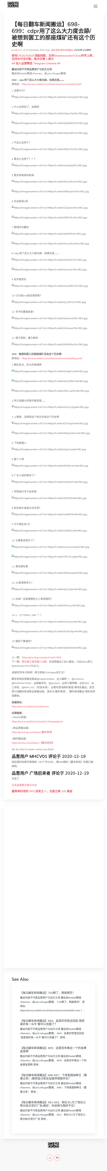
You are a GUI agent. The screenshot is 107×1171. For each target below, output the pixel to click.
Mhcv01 (18, 50)
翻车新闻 (56, 50)
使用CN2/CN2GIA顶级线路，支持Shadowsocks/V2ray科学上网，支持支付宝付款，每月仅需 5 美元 (53, 57)
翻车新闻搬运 (66, 50)
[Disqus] (53, 852)
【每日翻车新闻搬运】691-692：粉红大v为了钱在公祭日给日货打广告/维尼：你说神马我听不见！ (53, 1104)
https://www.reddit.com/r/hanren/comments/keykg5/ (52, 84)
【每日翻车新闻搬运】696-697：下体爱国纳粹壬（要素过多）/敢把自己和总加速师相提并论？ (53, 1076)
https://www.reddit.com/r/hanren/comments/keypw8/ (52, 358)
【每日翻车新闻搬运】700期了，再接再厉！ (47, 993)
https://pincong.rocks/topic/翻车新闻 (32, 732)
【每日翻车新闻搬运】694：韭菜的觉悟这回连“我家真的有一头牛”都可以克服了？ (52, 1022)
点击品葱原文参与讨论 (24, 785)
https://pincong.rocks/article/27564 (41, 657)
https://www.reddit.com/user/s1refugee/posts (37, 721)
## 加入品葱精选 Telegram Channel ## (36, 63)
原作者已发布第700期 (34, 661)
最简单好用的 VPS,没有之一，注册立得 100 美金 (42, 791)
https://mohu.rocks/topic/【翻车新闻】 (33, 742)
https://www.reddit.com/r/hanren (30, 706)
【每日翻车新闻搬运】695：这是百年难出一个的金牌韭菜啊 (53, 1049)
